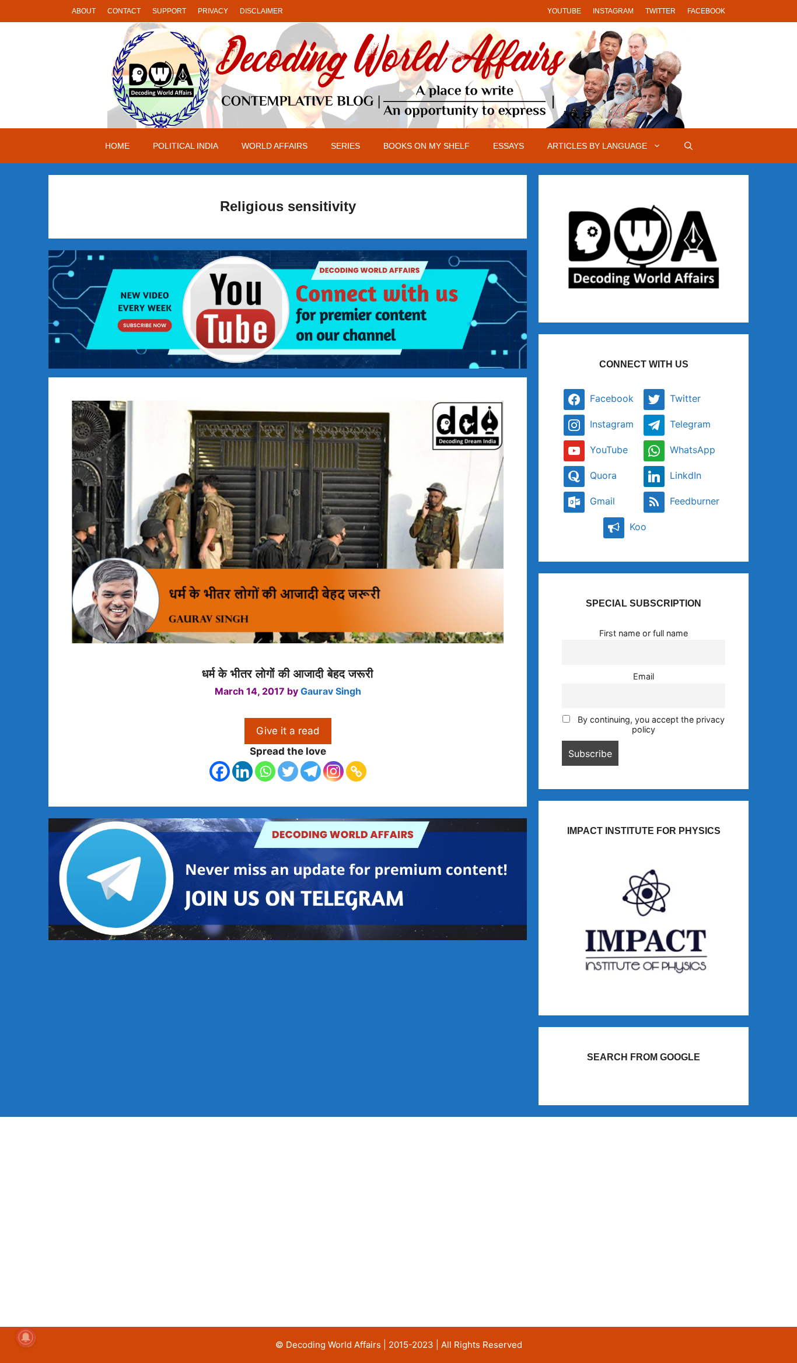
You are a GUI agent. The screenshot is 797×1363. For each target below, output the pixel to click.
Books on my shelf (426, 145)
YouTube (564, 11)
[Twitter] (288, 771)
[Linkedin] (242, 771)
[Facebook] (219, 771)
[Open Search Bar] (688, 145)
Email (643, 676)
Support (169, 11)
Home (117, 145)
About (84, 11)
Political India (185, 145)
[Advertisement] (173, 1222)
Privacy (213, 11)
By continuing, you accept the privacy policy (650, 724)
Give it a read (288, 731)
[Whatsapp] (265, 771)
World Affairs (274, 145)
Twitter (660, 11)
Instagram (613, 11)
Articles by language (597, 145)
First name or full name (643, 633)
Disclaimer (261, 11)
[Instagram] (333, 771)
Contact (124, 11)
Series (345, 145)
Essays (508, 145)
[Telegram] (310, 771)
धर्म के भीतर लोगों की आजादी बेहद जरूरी (287, 673)
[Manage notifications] (25, 1337)
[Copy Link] (356, 771)
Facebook (706, 11)
